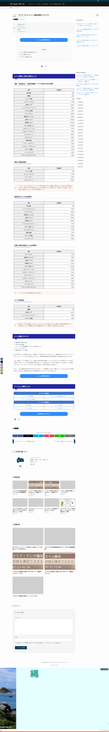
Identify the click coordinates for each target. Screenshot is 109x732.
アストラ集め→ (59, 408)
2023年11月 (80, 154)
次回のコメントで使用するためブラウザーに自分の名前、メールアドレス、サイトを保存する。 (39, 642)
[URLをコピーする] (70, 436)
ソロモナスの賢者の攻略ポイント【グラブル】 (87, 45)
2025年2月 (80, 117)
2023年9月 (80, 160)
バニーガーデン (21, 31)
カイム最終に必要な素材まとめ (28, 52)
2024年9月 (80, 126)
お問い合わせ (45, 662)
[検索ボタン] (63, 4)
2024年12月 (81, 120)
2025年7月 (80, 114)
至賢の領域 (18, 344)
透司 (20, 466)
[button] (18, 436)
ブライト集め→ (29, 408)
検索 (97, 15)
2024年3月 (80, 142)
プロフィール (64, 662)
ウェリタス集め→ (58, 405)
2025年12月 (81, 108)
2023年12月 (81, 151)
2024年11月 (80, 123)
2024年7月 (80, 132)
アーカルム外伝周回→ (28, 396)
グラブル (16, 19)
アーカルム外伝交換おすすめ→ (59, 396)
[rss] (98, 1)
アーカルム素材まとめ (26, 56)
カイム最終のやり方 (26, 54)
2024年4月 (80, 139)
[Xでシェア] (45, 66)
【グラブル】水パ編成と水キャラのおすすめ (86, 84)
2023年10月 (81, 157)
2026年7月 (80, 105)
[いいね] (42, 66)
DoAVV (19, 29)
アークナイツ (20, 26)
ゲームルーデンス (17, 4)
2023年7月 (80, 166)
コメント (17, 617)
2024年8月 (80, 129)
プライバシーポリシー (54, 662)
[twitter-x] (34, 464)
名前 (16, 637)
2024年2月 (80, 145)
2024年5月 (80, 135)
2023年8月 (80, 163)
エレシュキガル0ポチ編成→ (29, 399)
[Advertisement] (87, 59)
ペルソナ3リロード (22, 28)
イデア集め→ (29, 405)
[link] (31, 464)
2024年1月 (80, 148)
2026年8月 (80, 102)
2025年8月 (80, 111)
